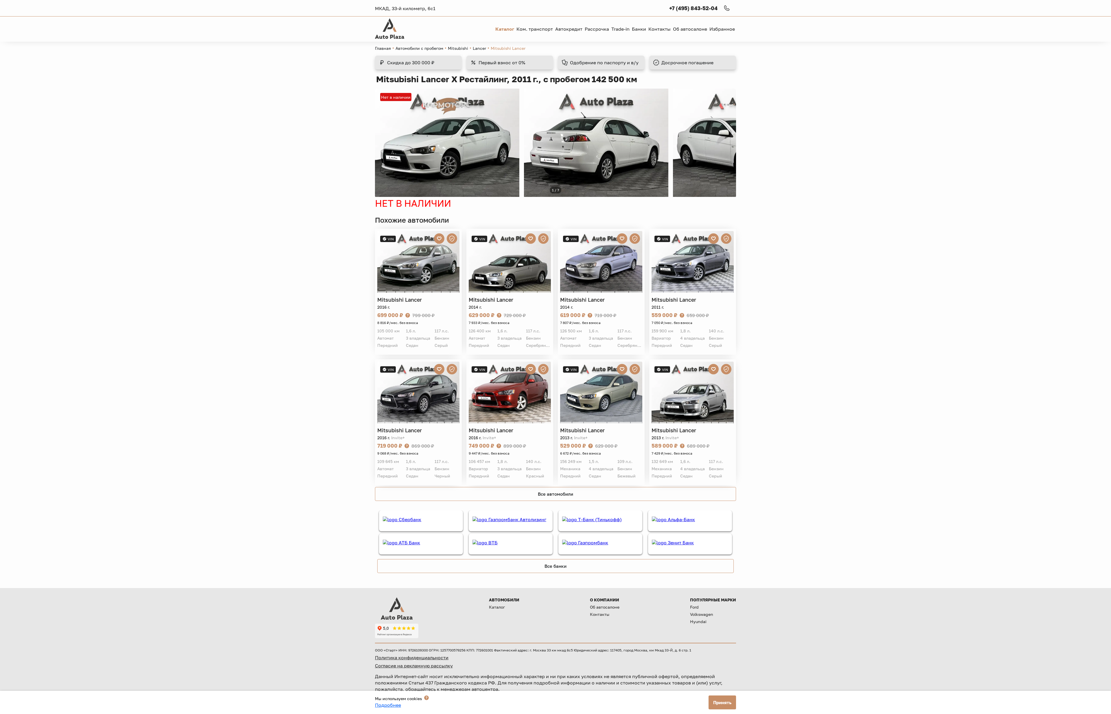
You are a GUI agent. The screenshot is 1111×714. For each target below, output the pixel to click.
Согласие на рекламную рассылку (414, 666)
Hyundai (698, 621)
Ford (694, 607)
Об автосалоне (604, 607)
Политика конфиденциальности (411, 657)
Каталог (497, 607)
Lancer (479, 48)
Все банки (555, 566)
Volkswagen (701, 614)
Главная (383, 48)
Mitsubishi (458, 48)
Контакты (599, 614)
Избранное (722, 29)
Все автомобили (555, 494)
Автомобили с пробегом (419, 48)
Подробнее (388, 705)
